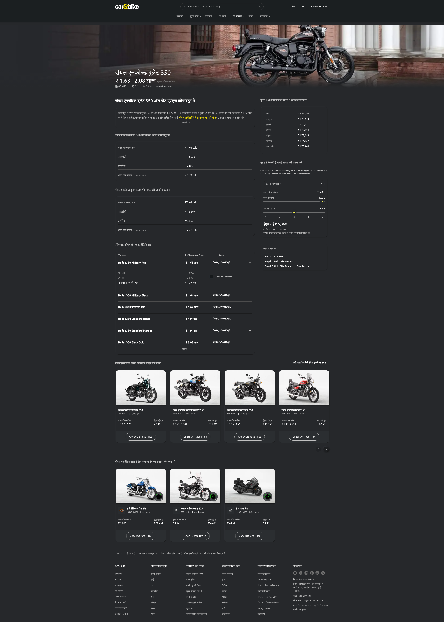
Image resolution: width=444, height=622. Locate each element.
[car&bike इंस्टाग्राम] (306, 573)
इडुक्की (268, 124)
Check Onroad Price (141, 536)
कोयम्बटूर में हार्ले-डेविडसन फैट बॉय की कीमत (197, 117)
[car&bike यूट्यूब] (295, 573)
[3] (294, 216)
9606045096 (305, 596)
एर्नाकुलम (269, 119)
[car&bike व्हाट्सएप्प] (323, 573)
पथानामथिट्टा (271, 146)
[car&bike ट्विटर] (301, 573)
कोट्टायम (269, 135)
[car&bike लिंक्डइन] (317, 573)
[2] (280, 216)
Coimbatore (317, 6)
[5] (322, 216)
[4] (308, 216)
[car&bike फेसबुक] (312, 573)
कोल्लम (268, 130)
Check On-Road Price (140, 436)
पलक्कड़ (269, 140)
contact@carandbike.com (311, 600)
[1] (266, 216)
